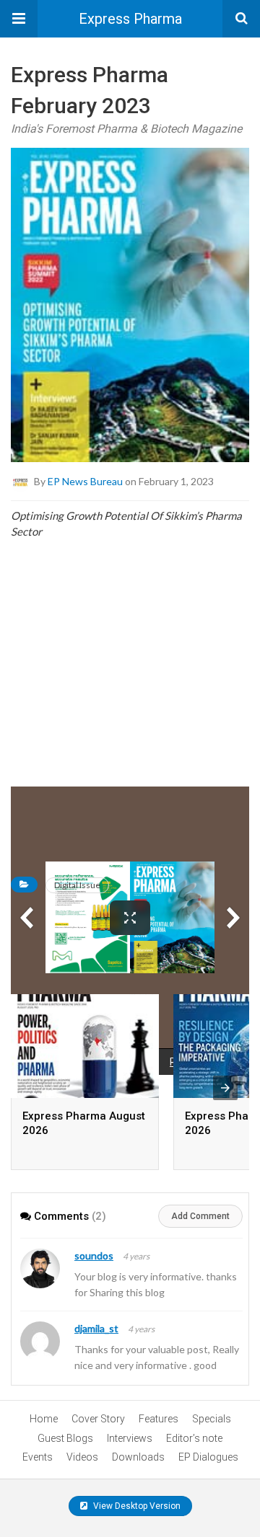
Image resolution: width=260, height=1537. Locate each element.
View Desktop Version (136, 1506)
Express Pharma (130, 18)
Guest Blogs (65, 1438)
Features (158, 1419)
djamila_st (96, 1328)
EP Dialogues (208, 1457)
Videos (82, 1457)
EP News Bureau (85, 481)
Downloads (138, 1457)
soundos (93, 1255)
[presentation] (225, 1088)
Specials (211, 1419)
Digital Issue (77, 885)
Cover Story (98, 1419)
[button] (19, 18)
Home (44, 1419)
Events (37, 1457)
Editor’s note (194, 1438)
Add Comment (200, 1216)
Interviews (129, 1438)
